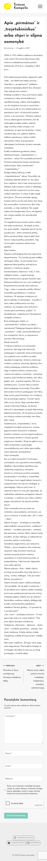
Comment (10, 716)
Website (9, 779)
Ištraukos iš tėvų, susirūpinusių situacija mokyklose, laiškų (12, 673)
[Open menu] (40, 6)
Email (8, 766)
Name (8, 753)
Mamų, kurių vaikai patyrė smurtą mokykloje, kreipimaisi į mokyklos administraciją (35, 677)
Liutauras (10, 48)
